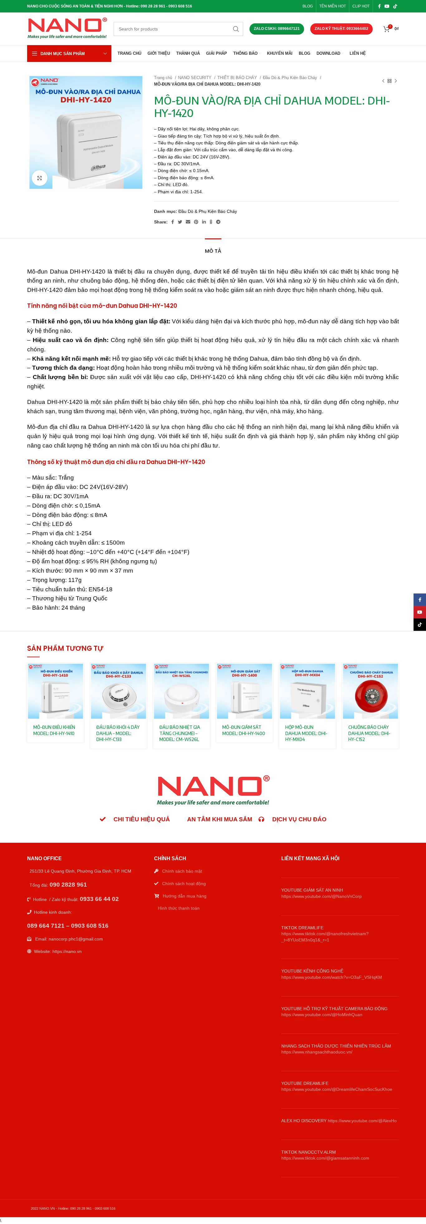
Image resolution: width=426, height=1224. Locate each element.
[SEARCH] (236, 29)
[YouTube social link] (387, 6)
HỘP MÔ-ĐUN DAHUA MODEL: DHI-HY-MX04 (306, 733)
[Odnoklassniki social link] (211, 222)
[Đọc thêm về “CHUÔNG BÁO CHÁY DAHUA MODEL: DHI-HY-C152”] (394, 673)
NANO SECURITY (195, 77)
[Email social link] (188, 222)
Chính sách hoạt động (184, 883)
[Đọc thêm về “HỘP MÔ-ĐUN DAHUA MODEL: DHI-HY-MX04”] (331, 673)
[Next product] (396, 81)
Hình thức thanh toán (179, 908)
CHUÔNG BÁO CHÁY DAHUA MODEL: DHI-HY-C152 (369, 733)
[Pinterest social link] (196, 222)
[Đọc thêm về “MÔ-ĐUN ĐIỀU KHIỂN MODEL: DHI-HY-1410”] (79, 673)
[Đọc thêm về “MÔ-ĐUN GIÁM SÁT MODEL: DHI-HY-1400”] (268, 673)
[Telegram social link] (218, 222)
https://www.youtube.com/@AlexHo (362, 1120)
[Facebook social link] (379, 6)
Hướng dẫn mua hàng (184, 895)
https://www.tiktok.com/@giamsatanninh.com (325, 1158)
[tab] (213, 247)
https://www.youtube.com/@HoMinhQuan (321, 1014)
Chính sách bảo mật (182, 871)
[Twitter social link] (180, 222)
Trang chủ (163, 77)
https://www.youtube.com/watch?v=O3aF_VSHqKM (331, 977)
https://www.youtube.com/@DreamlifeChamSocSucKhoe (336, 1089)
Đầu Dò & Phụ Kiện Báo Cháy (290, 77)
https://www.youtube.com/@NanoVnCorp (321, 896)
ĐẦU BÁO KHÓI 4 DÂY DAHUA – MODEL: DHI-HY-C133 (118, 733)
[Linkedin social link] (204, 222)
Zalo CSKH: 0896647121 (277, 28)
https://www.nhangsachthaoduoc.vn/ (316, 1051)
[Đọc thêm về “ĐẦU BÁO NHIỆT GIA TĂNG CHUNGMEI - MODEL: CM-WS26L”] (205, 673)
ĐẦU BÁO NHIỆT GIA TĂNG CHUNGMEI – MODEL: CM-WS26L (179, 733)
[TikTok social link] (395, 6)
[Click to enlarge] (39, 178)
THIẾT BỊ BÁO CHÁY (237, 77)
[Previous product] (383, 81)
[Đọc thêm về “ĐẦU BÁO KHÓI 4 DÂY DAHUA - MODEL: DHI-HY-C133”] (142, 673)
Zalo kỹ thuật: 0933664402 (341, 28)
